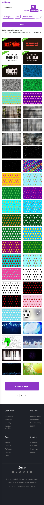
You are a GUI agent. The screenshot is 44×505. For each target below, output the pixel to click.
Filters (22, 24)
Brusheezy (9, 416)
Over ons (33, 442)
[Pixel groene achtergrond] (32, 85)
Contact (33, 452)
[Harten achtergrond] (32, 287)
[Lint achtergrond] (11, 206)
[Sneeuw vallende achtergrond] (11, 152)
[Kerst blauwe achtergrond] (11, 328)
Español (8, 446)
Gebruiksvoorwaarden (16, 486)
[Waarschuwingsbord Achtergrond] (11, 44)
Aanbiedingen (35, 416)
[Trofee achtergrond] (11, 247)
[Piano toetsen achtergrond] (11, 355)
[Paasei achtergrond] (11, 179)
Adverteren (34, 419)
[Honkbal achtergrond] (11, 233)
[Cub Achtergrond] (32, 274)
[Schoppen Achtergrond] (11, 287)
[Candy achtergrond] (11, 274)
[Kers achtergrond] (32, 301)
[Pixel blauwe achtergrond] (32, 71)
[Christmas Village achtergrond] (32, 341)
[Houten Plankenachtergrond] (11, 112)
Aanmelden (34, 10)
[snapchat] (28, 472)
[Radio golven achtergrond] (32, 355)
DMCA (32, 426)
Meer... (7, 455)
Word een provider (8, 427)
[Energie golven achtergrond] (11, 369)
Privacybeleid (30, 486)
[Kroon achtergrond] (11, 98)
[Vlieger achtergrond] (32, 179)
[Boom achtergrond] (32, 247)
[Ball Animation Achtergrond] (32, 314)
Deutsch (8, 452)
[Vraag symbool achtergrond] (11, 341)
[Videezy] (6, 2)
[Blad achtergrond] (11, 193)
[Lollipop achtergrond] (32, 193)
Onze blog (34, 449)
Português (9, 449)
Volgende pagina (22, 386)
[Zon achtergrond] (32, 233)
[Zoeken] (33, 7)
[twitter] (16, 472)
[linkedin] (31, 472)
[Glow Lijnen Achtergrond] (32, 166)
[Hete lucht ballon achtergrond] (32, 260)
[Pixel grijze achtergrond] (11, 85)
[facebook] (13, 472)
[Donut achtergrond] (32, 98)
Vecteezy (8, 419)
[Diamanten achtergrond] (11, 301)
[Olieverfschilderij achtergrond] (32, 328)
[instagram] (24, 472)
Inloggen (26, 10)
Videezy (8, 423)
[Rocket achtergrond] (32, 206)
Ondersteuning (35, 423)
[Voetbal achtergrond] (11, 220)
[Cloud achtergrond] (11, 314)
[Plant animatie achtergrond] (32, 369)
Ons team (33, 446)
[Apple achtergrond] (11, 260)
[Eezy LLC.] (22, 467)
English (7, 442)
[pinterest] (20, 472)
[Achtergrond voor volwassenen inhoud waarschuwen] (32, 44)
